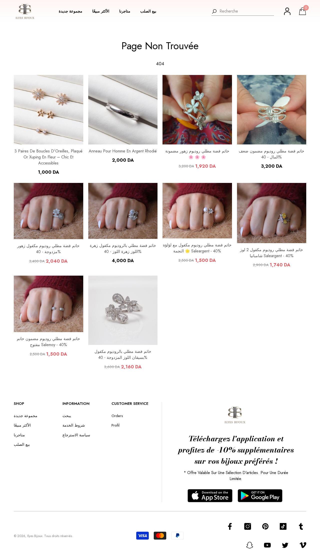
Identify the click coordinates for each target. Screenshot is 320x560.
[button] (73, 11)
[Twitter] (285, 545)
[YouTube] (267, 545)
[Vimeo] (303, 545)
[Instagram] (248, 526)
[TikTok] (283, 526)
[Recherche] (243, 11)
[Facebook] (230, 526)
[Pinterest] (265, 526)
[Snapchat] (250, 545)
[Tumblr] (301, 526)
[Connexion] (287, 11)
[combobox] (247, 11)
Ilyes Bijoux (34, 536)
